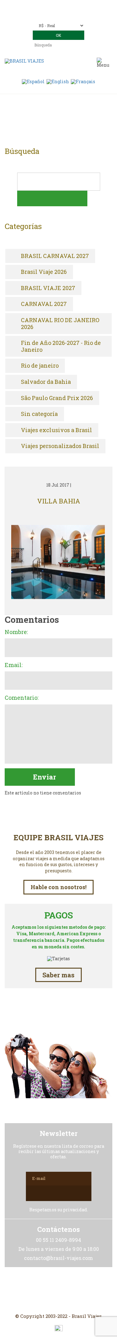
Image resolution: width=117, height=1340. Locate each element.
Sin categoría (39, 414)
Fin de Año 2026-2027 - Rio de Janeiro (61, 346)
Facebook (59, 1290)
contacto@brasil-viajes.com (67, 14)
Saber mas (58, 975)
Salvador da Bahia (46, 382)
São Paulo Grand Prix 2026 (57, 398)
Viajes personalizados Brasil (60, 446)
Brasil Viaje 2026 (44, 272)
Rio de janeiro (40, 365)
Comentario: (21, 697)
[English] (57, 81)
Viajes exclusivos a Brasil (56, 430)
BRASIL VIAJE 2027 (48, 288)
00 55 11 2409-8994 (72, 5)
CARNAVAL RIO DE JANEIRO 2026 (60, 323)
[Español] (33, 81)
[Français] (83, 81)
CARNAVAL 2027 (44, 304)
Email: (13, 665)
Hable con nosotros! (58, 887)
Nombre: (16, 632)
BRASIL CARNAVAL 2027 (55, 256)
